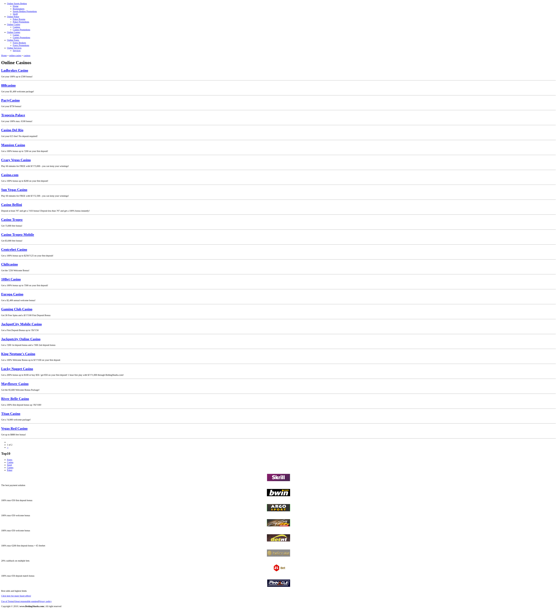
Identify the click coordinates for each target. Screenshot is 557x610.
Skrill (15, 14)
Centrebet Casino (14, 249)
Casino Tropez (12, 219)
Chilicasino (9, 264)
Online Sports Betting (17, 3)
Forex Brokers (19, 43)
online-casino (15, 55)
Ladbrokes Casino (14, 70)
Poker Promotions (21, 22)
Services (16, 50)
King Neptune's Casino (18, 354)
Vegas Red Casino (14, 428)
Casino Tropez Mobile (17, 234)
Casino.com (9, 175)
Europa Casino (12, 294)
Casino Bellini (11, 205)
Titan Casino (10, 414)
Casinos (16, 27)
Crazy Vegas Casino (16, 160)
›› (7, 447)
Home (15, 6)
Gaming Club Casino (16, 309)
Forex (9, 459)
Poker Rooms (19, 19)
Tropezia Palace (13, 115)
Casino (10, 462)
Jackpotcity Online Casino (20, 339)
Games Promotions (21, 37)
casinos (27, 55)
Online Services (14, 48)
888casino (8, 85)
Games (16, 35)
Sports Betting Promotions (25, 11)
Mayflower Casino (15, 384)
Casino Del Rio (12, 130)
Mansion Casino (13, 145)
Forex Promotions (21, 45)
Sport (9, 465)
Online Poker (13, 16)
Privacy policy (45, 601)
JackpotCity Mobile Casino (21, 324)
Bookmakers (18, 9)
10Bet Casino (11, 279)
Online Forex (13, 40)
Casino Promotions (21, 29)
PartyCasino (10, 100)
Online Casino (13, 24)
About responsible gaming (26, 601)
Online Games (13, 32)
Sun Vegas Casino (14, 190)
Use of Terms (7, 601)
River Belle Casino (15, 399)
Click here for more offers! (16, 596)
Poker (9, 470)
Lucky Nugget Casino (17, 369)
